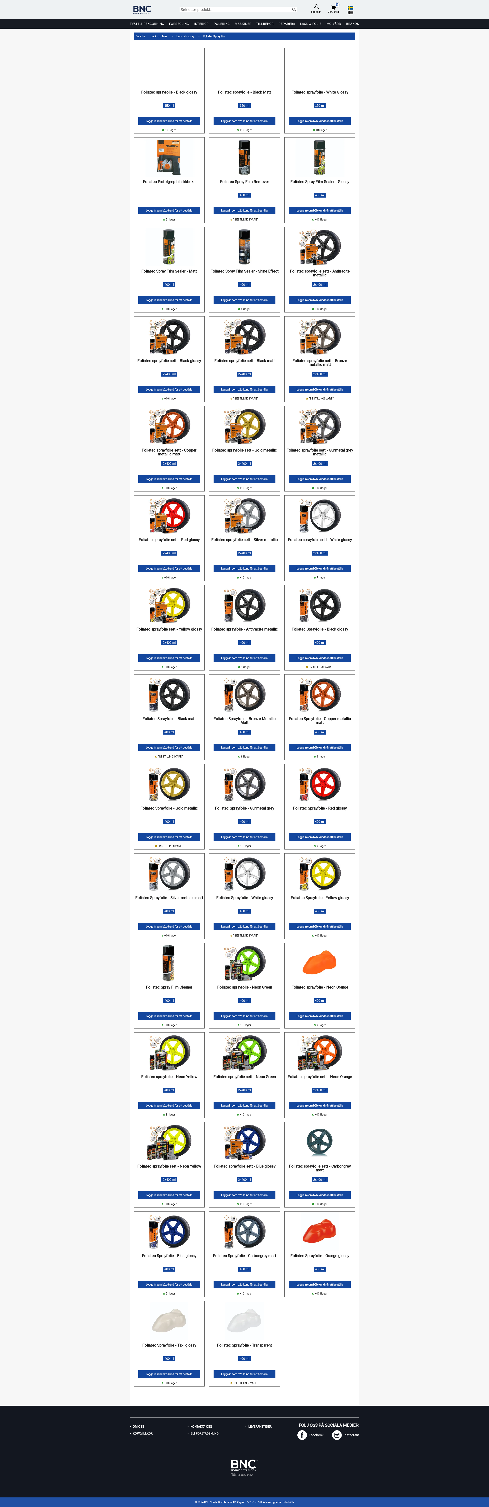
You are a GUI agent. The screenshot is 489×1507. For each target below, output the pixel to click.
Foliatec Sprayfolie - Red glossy (320, 808)
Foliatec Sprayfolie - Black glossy (320, 629)
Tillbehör (265, 24)
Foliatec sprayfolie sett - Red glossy (169, 539)
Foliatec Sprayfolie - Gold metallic (169, 808)
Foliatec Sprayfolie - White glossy (244, 897)
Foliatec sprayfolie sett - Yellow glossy (169, 629)
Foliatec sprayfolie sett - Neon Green (244, 1076)
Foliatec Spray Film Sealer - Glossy (319, 181)
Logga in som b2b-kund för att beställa (169, 121)
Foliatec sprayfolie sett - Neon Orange (320, 1076)
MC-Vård (333, 24)
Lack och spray (185, 36)
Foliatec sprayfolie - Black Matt (244, 92)
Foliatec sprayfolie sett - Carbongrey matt (320, 1168)
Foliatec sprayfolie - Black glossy (169, 92)
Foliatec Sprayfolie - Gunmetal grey (244, 808)
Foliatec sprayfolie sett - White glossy (320, 539)
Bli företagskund (204, 1433)
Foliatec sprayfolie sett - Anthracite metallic (320, 273)
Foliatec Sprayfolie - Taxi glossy (169, 1345)
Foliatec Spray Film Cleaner (169, 987)
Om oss (138, 1426)
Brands (352, 24)
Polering (222, 24)
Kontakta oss (201, 1426)
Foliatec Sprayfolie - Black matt (169, 718)
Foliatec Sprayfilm (214, 36)
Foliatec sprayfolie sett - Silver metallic (244, 539)
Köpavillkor (143, 1433)
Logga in (316, 11)
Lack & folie (310, 24)
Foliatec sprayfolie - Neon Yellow (169, 1076)
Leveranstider (260, 1426)
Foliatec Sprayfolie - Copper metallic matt (320, 720)
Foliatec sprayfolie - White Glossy (319, 92)
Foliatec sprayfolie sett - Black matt (244, 360)
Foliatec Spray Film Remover (244, 181)
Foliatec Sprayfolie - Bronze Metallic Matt (245, 720)
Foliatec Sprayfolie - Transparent (244, 1345)
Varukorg (333, 8)
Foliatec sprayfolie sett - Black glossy (169, 360)
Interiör (201, 24)
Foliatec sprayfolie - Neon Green (244, 987)
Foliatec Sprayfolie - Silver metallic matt (169, 897)
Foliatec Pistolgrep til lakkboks (169, 181)
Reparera (287, 24)
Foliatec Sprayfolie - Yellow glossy (320, 897)
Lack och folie (159, 36)
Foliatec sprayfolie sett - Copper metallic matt (169, 452)
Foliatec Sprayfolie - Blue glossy (169, 1255)
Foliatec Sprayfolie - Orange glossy (319, 1255)
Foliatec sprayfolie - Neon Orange (319, 987)
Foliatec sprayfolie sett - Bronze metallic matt (319, 362)
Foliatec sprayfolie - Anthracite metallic (244, 629)
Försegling (179, 24)
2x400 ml (319, 284)
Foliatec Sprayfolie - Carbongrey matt (244, 1255)
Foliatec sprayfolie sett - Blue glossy (244, 1166)
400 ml (244, 195)
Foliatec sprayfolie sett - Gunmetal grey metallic (320, 452)
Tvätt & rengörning (147, 24)
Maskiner (243, 24)
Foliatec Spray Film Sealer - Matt (169, 271)
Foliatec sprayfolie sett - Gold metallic (244, 450)
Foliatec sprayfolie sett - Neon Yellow (169, 1166)
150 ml (169, 105)
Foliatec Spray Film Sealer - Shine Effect (244, 271)
